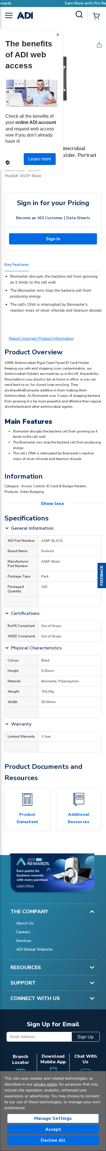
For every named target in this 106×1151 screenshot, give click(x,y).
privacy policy (45, 1084)
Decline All (53, 1140)
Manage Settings (53, 1118)
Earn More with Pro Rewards (68, 3)
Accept (53, 1129)
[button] (102, 575)
